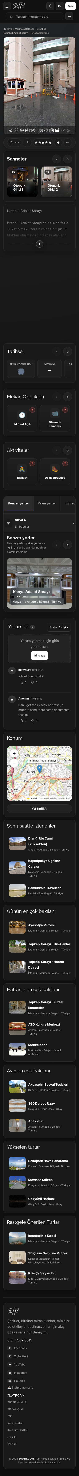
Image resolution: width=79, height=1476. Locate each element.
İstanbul (41, 29)
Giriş (71, 6)
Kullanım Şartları (17, 1430)
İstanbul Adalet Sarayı (16, 33)
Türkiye (8, 29)
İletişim (11, 1444)
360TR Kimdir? (16, 1402)
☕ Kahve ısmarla (20, 1388)
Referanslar (14, 1423)
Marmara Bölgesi (24, 29)
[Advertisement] (39, 295)
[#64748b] (21, 371)
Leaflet (33, 798)
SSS (9, 1416)
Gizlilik (11, 1437)
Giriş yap (39, 655)
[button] (39, 769)
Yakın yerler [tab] (47, 503)
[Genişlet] (58, 142)
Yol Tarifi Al (39, 808)
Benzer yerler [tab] (18, 503)
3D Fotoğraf (15, 1409)
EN (60, 6)
